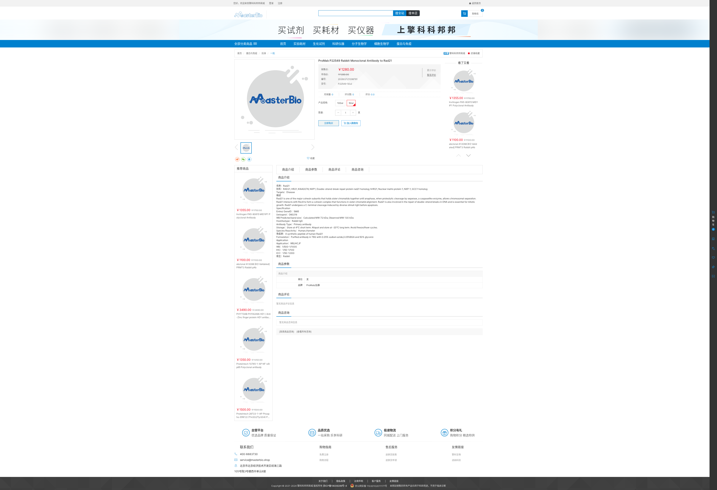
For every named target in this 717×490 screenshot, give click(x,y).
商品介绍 (288, 169)
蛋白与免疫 (404, 44)
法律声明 (358, 481)
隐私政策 (340, 481)
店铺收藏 (475, 53)
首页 (283, 44)
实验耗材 (299, 44)
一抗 (272, 53)
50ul (351, 103)
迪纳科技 (456, 460)
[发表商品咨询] (286, 331)
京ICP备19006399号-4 (335, 485)
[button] (468, 155)
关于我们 (323, 481)
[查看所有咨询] (304, 331)
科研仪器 (338, 44)
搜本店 (413, 13)
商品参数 (311, 169)
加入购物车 (352, 123)
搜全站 (399, 13)
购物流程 (323, 460)
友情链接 (393, 481)
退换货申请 (391, 460)
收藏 (312, 158)
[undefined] (274, 99)
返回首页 (476, 3)
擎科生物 (456, 454)
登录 (271, 3)
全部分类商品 (243, 44)
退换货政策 (391, 454)
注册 (280, 3)
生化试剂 (319, 44)
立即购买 (328, 123)
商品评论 (334, 169)
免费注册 (323, 454)
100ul (340, 103)
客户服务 (376, 481)
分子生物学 (359, 44)
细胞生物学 (381, 44)
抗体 (264, 53)
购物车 (475, 13)
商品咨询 (358, 169)
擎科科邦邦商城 (455, 53)
